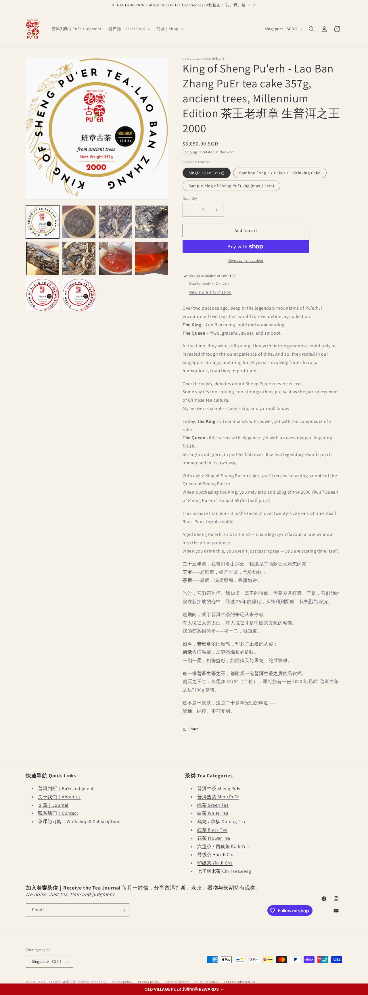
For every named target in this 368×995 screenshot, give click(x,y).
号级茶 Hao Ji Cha (216, 855)
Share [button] (193, 728)
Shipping (190, 152)
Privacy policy (148, 982)
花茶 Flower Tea (213, 838)
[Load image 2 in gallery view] (78, 222)
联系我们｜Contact (58, 813)
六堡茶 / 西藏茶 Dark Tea (223, 846)
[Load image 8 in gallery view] (151, 258)
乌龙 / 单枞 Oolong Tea (221, 821)
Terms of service (177, 982)
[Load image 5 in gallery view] (42, 258)
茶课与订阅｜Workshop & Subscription (78, 821)
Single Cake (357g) (207, 172)
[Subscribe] (122, 910)
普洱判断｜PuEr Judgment (66, 788)
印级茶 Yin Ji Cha (215, 863)
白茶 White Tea (212, 813)
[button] (184, 989)
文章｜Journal (53, 805)
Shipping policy (207, 982)
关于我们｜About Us (59, 797)
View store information (210, 292)
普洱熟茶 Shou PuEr (218, 797)
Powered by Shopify (91, 982)
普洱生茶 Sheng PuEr (219, 788)
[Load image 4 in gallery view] (151, 222)
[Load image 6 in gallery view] (78, 258)
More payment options (246, 260)
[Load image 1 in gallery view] (42, 222)
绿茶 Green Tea (213, 805)
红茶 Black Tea (212, 830)
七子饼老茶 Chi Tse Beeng (224, 871)
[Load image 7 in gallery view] (115, 258)
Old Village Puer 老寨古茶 (57, 982)
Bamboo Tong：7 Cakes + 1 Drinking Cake (280, 172)
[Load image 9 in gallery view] (42, 294)
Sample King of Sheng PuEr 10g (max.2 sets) (231, 185)
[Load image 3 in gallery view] (115, 222)
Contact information (239, 982)
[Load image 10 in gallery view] (78, 294)
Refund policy (122, 982)
